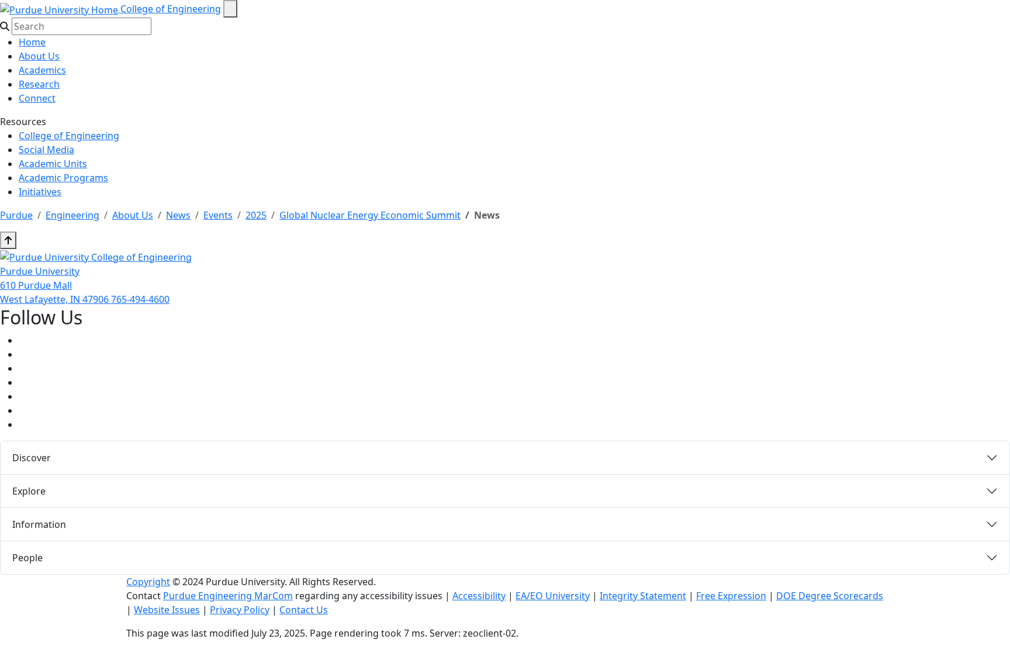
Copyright (148, 581)
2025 (256, 215)
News (178, 215)
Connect (37, 98)
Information (39, 524)
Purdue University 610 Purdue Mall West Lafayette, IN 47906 (55, 285)
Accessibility (479, 595)
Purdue (16, 215)
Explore (29, 491)
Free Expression (731, 595)
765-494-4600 (140, 299)
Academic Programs (63, 177)
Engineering (72, 215)
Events (218, 215)
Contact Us (303, 609)
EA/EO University (553, 595)
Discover (31, 457)
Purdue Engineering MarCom (228, 595)
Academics (42, 70)
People (27, 557)
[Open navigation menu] (230, 9)
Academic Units (53, 163)
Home (32, 42)
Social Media (46, 149)
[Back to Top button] (8, 240)
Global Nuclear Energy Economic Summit (370, 215)
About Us (39, 56)
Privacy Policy (239, 609)
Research (39, 84)
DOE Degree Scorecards (829, 595)
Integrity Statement (643, 595)
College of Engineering (170, 8)
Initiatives (40, 191)
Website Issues (167, 609)
